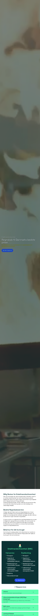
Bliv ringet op (8, 250)
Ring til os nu (21, 580)
